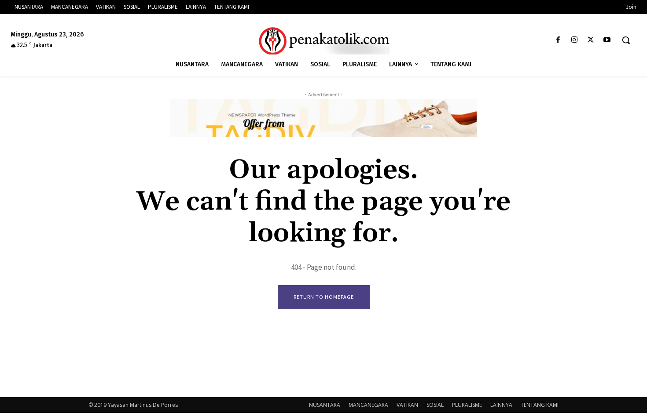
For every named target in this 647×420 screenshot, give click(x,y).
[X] (591, 40)
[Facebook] (558, 40)
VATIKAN (407, 405)
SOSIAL (435, 405)
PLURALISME (467, 405)
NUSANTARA (324, 405)
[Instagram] (574, 40)
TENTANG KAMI (540, 405)
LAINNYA (501, 405)
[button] (625, 40)
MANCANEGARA (368, 405)
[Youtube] (607, 40)
